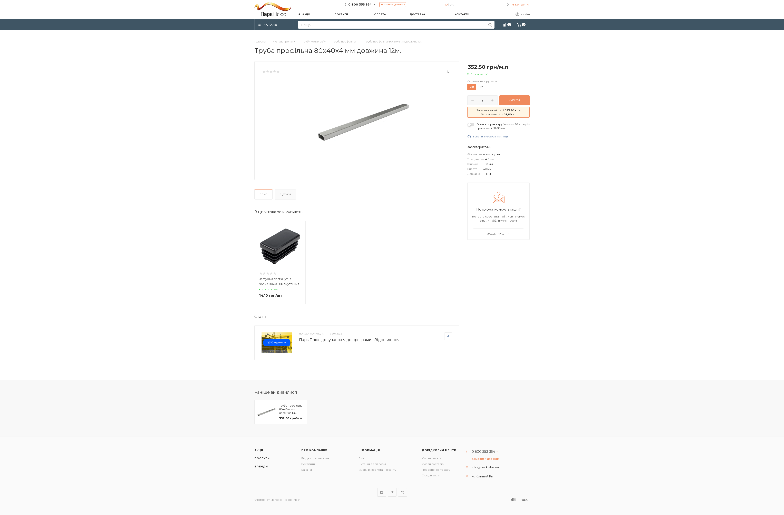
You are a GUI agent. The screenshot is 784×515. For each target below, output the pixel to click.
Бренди (261, 466)
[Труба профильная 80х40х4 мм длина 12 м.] (364, 122)
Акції (258, 450)
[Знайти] (490, 25)
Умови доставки (433, 464)
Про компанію (314, 450)
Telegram (392, 492)
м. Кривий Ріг (521, 4)
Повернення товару (436, 469)
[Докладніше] (448, 336)
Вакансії (306, 469)
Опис (263, 194)
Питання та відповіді (372, 464)
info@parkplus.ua (485, 467)
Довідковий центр (439, 450)
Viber (402, 492)
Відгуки (285, 194)
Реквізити (308, 464)
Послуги (262, 458)
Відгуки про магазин (315, 458)
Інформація (369, 450)
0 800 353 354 (360, 4)
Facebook (381, 492)
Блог (362, 458)
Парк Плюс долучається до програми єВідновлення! (349, 340)
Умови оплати (431, 458)
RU (446, 4)
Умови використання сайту (377, 469)
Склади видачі (431, 475)
